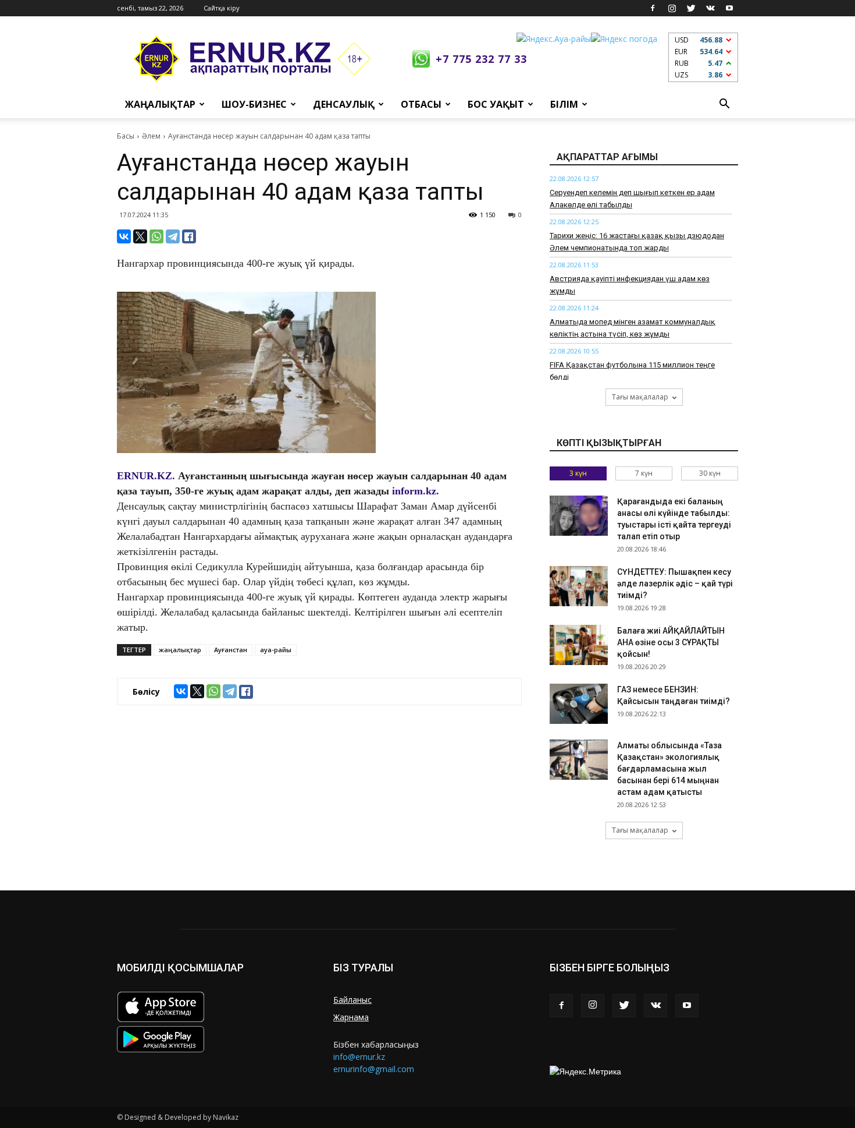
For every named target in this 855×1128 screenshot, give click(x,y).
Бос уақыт (496, 104)
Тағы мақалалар (640, 397)
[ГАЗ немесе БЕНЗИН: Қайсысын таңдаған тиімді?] (579, 704)
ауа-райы (275, 649)
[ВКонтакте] (124, 236)
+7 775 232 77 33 (481, 59)
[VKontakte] (710, 8)
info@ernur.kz (359, 1056)
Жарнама (351, 1017)
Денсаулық (344, 104)
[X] (140, 236)
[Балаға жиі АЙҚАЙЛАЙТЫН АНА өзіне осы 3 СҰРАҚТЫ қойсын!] (579, 645)
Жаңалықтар (160, 104)
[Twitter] (691, 8)
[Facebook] (652, 8)
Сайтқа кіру (222, 7)
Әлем (151, 136)
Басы (125, 136)
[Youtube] (729, 8)
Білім (564, 104)
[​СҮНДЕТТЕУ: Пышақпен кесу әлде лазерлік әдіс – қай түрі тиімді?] (579, 586)
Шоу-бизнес (254, 104)
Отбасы (421, 104)
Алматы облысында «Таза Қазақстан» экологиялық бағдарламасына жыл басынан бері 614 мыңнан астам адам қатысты (669, 769)
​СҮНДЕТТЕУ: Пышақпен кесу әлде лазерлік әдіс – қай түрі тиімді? (675, 583)
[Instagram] (672, 8)
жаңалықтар (180, 649)
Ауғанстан (230, 649)
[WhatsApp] (156, 236)
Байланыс (352, 999)
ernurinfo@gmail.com (373, 1068)
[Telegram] (173, 236)
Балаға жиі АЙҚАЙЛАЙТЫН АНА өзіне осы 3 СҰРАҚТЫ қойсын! (671, 642)
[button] (724, 104)
